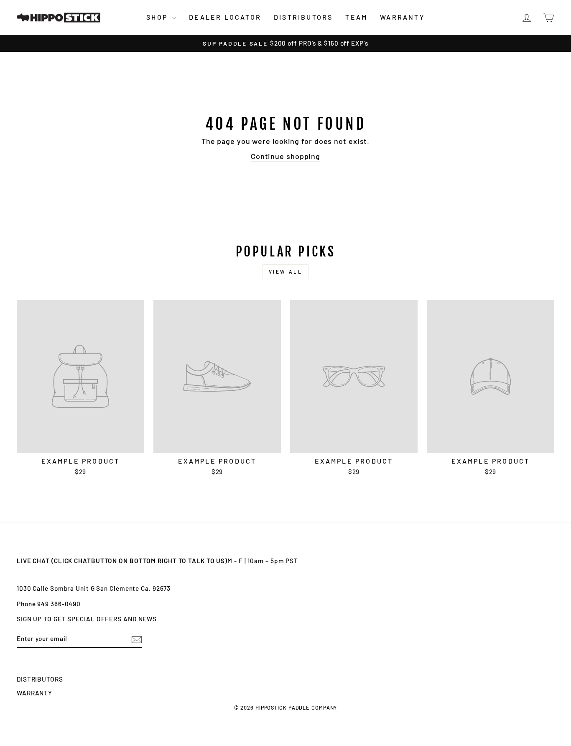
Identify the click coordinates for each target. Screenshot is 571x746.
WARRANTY (402, 17)
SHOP (158, 17)
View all (286, 271)
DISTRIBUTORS (303, 17)
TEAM (356, 17)
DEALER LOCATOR (225, 17)
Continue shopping (285, 156)
